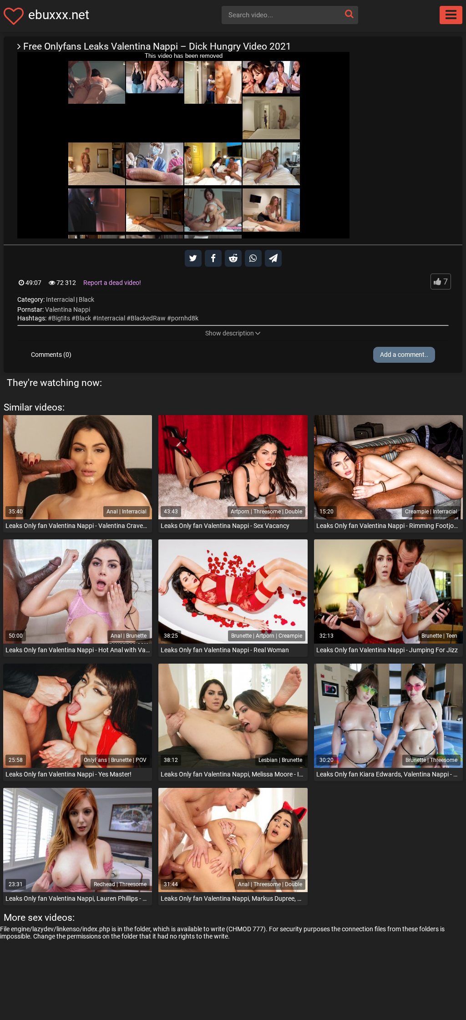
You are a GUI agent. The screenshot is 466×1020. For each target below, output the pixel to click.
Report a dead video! (112, 282)
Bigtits (61, 318)
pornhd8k (184, 318)
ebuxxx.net (58, 14)
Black (86, 299)
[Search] (349, 14)
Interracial (60, 299)
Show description (229, 333)
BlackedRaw (148, 318)
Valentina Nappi (67, 309)
